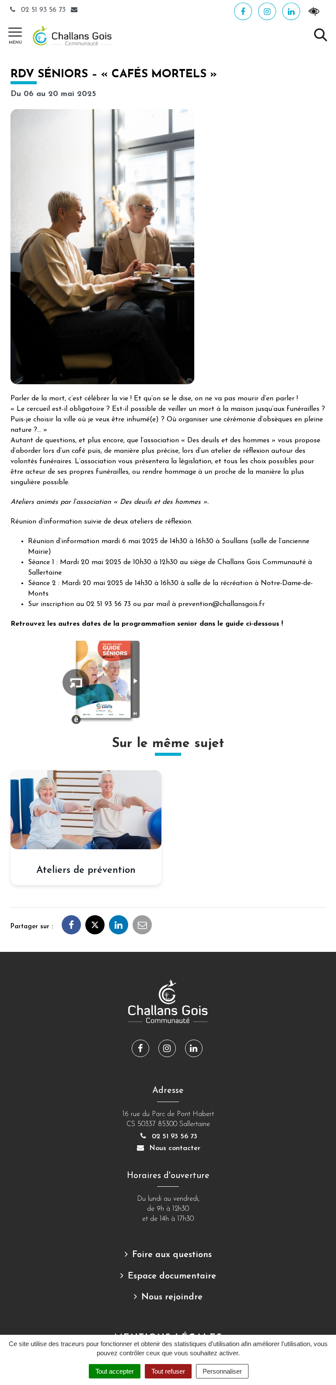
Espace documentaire (172, 1276)
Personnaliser (222, 1371)
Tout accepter (114, 1371)
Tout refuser (168, 1371)
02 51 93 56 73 (43, 10)
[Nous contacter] (75, 10)
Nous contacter (173, 1148)
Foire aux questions (172, 1255)
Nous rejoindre (172, 1297)
